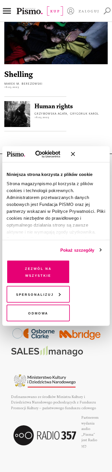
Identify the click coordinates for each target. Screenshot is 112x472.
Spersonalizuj (35, 293)
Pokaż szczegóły (77, 249)
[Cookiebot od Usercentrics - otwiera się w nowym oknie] (42, 154)
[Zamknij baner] (88, 154)
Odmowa (38, 312)
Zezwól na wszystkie (38, 272)
